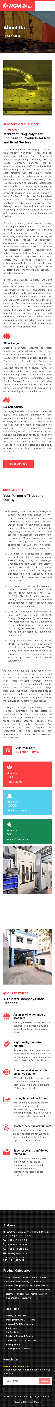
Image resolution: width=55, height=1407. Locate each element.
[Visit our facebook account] (11, 1259)
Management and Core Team (20, 1319)
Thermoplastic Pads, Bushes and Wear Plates (28, 1289)
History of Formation (16, 1315)
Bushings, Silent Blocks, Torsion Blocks (25, 1281)
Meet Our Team (19, 463)
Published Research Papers (19, 1336)
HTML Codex (34, 1402)
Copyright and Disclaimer (18, 1348)
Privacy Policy (13, 1344)
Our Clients (11, 1328)
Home (6, 35)
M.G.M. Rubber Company (19, 1396)
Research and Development (19, 1324)
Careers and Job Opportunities (21, 1340)
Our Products (12, 1332)
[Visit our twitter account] (5, 1259)
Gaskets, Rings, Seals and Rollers (22, 1298)
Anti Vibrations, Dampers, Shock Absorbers (27, 1277)
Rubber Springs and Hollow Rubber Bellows (27, 1285)
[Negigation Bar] (48, 6)
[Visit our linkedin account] (22, 1259)
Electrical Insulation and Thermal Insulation (26, 1294)
